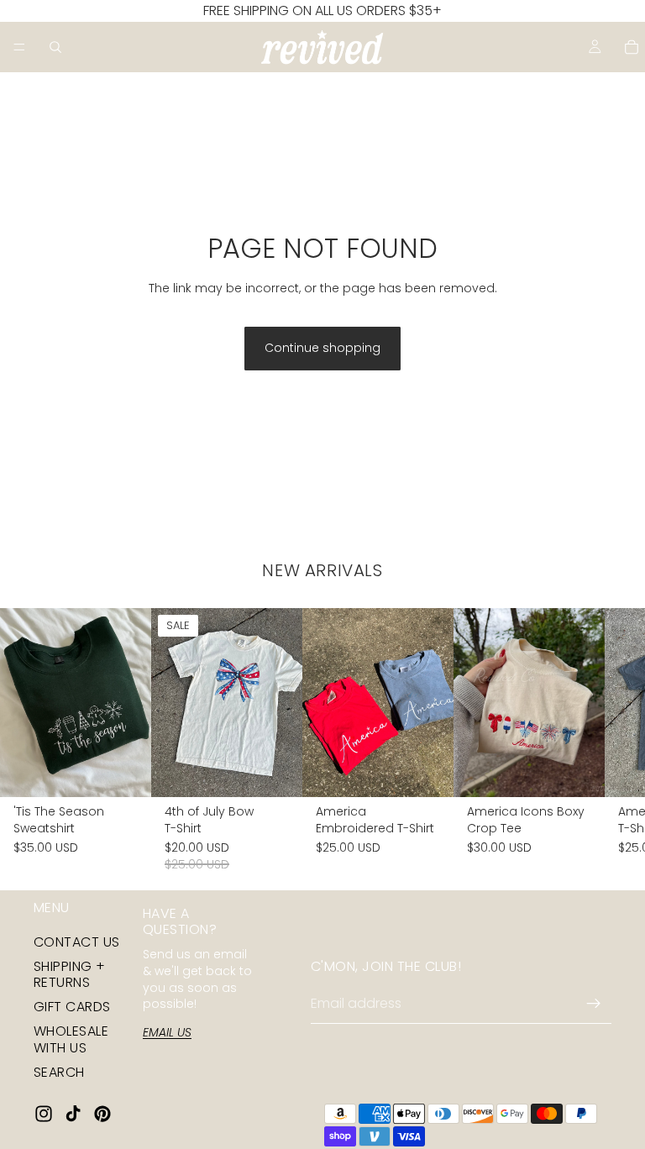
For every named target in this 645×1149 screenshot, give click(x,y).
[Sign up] (593, 1003)
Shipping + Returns (70, 974)
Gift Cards (72, 1006)
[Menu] (19, 47)
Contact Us (77, 941)
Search (59, 1071)
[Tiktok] (73, 1114)
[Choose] (125, 772)
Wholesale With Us (71, 1039)
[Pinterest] (102, 1114)
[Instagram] (44, 1114)
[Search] (55, 47)
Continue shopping (322, 347)
